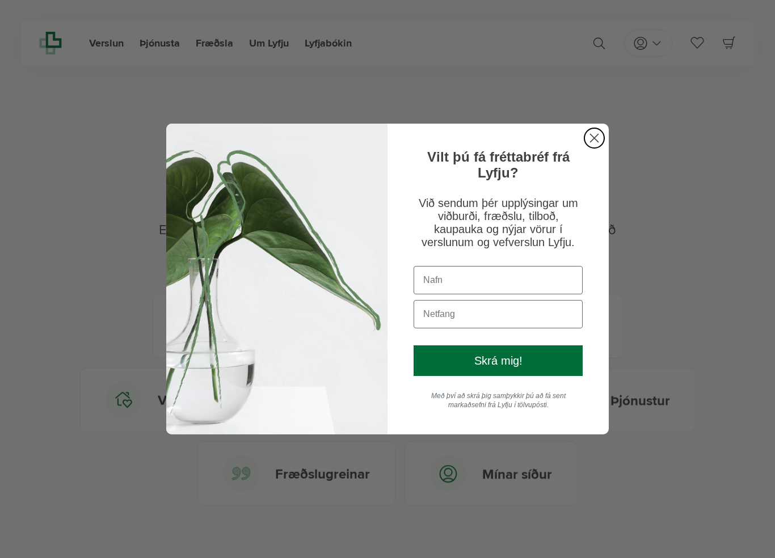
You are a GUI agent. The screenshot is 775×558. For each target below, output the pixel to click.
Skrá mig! (498, 360)
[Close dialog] (594, 138)
